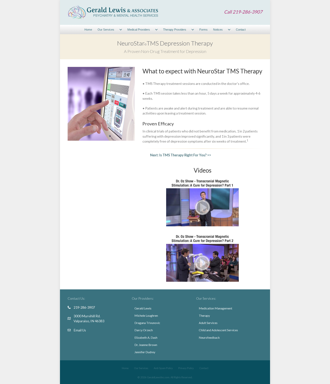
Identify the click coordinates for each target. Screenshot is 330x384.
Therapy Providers (174, 29)
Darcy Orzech (143, 330)
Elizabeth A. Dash (145, 337)
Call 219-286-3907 (243, 12)
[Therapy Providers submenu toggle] (193, 29)
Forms (203, 29)
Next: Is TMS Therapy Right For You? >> (180, 155)
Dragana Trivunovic (147, 323)
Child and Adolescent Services (218, 330)
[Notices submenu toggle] (229, 29)
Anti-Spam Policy (163, 368)
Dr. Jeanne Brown (145, 345)
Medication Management (215, 308)
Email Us (80, 330)
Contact (241, 29)
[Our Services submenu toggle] (121, 29)
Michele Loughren (146, 315)
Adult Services (208, 323)
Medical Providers (138, 29)
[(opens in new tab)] (202, 202)
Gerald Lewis (142, 308)
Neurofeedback (209, 337)
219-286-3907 (84, 307)
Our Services (106, 29)
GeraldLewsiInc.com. (158, 377)
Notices (218, 29)
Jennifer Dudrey (144, 352)
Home (88, 29)
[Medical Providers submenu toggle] (156, 29)
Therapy (204, 315)
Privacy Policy (186, 368)
